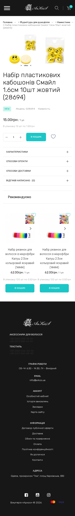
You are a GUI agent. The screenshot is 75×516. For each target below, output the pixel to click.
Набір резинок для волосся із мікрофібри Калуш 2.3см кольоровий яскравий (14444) (19, 258)
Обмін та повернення (37, 438)
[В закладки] (53, 136)
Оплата (37, 444)
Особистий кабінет (37, 396)
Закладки (37, 406)
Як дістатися (37, 454)
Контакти (37, 460)
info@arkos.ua (37, 380)
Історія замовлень (37, 401)
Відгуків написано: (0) (20, 180)
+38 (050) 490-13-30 (21, 339)
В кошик (20, 288)
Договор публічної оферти (37, 428)
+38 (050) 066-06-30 (22, 351)
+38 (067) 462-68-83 (21, 353)
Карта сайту (37, 412)
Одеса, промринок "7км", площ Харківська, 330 (37, 476)
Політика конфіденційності (37, 449)
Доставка (37, 433)
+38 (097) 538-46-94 (21, 341)
